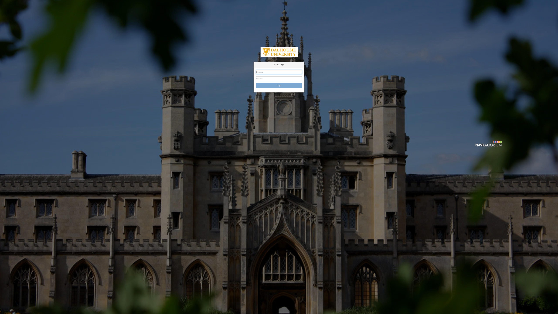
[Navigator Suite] (486, 143)
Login (279, 85)
